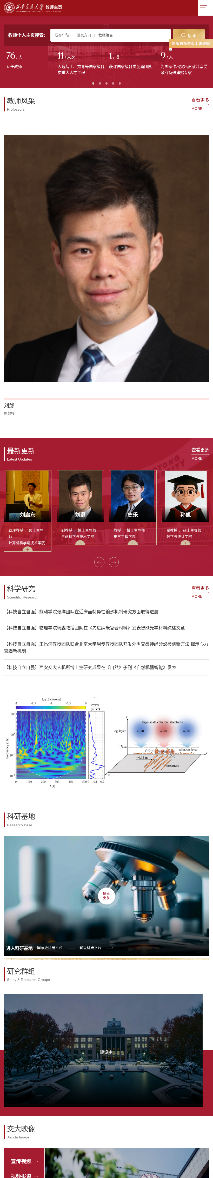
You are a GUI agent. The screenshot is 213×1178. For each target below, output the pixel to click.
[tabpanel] (29, 61)
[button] (99, 562)
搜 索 (192, 35)
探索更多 (106, 896)
